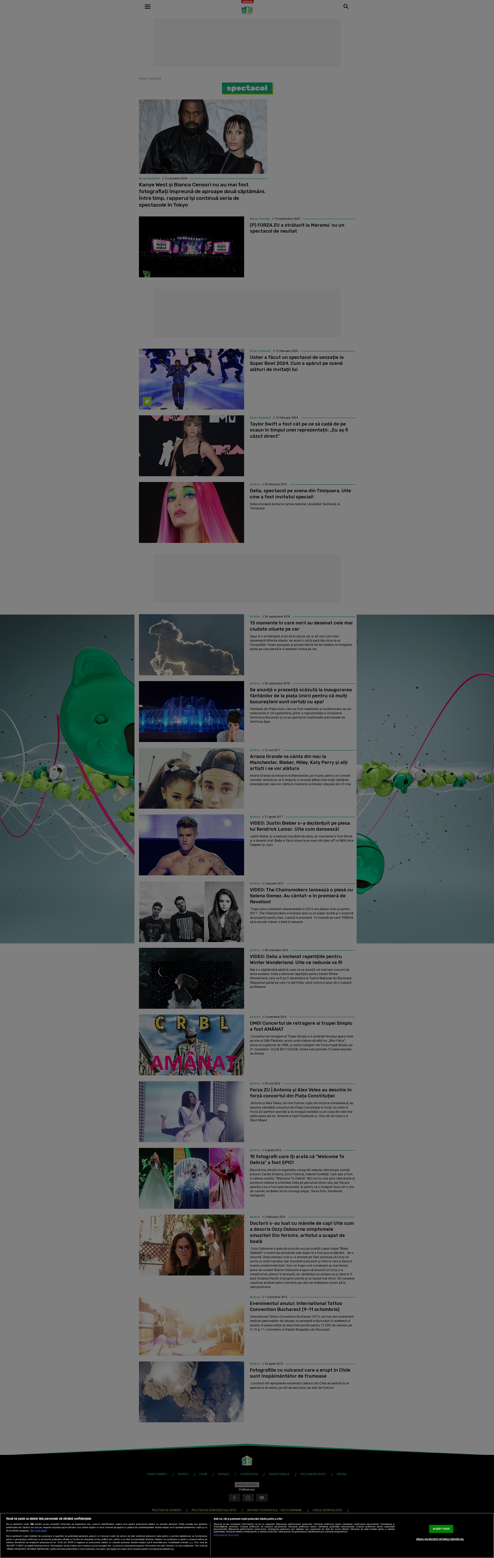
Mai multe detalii (38, 1530)
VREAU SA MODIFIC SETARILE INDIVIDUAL (440, 1539)
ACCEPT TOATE (441, 1528)
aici (191, 1542)
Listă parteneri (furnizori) (226, 1535)
